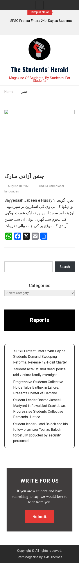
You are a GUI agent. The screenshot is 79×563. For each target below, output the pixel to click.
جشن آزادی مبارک (24, 176)
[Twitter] (31, 30)
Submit (40, 516)
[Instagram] (48, 30)
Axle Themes (52, 557)
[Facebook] (39, 30)
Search (65, 267)
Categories (39, 285)
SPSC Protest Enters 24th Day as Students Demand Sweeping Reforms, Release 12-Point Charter (40, 356)
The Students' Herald (39, 69)
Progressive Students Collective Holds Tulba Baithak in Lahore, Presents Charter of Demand (38, 387)
